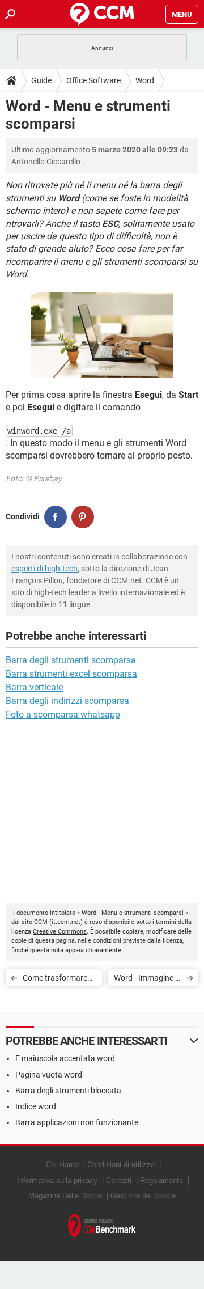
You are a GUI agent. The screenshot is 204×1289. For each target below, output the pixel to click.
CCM (41, 922)
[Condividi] (55, 517)
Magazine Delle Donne (65, 1196)
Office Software (93, 80)
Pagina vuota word (48, 1074)
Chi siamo (62, 1164)
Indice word (35, 1106)
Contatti (118, 1180)
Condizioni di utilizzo (121, 1164)
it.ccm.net (66, 922)
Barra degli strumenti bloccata (68, 1090)
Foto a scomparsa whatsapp (63, 714)
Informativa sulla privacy (57, 1180)
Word (144, 80)
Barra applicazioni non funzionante (76, 1122)
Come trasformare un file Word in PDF (55, 979)
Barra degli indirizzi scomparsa (67, 701)
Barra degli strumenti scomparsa (71, 660)
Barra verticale (34, 687)
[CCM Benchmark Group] (102, 1227)
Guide (41, 80)
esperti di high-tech (44, 568)
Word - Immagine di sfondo (147, 979)
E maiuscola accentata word (65, 1058)
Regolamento (161, 1180)
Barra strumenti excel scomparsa (71, 673)
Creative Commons (60, 931)
